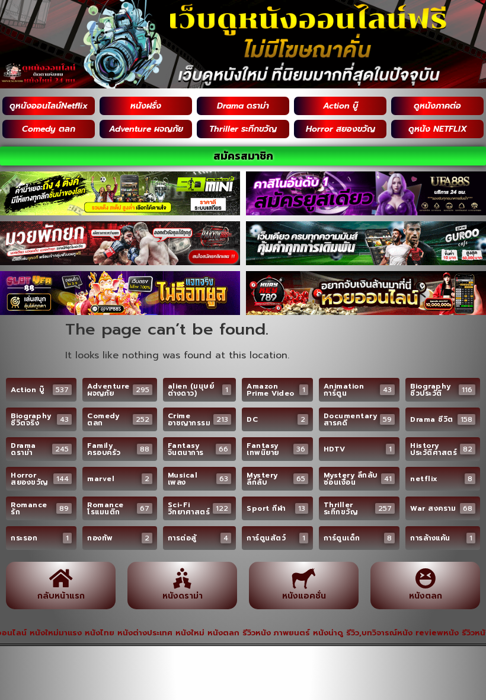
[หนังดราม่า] (182, 578)
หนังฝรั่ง (145, 106)
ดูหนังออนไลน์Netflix (48, 106)
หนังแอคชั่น (304, 596)
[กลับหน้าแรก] (60, 578)
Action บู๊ (340, 106)
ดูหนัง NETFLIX (437, 129)
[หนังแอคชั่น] (303, 578)
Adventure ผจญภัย (146, 129)
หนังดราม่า (182, 596)
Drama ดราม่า (243, 106)
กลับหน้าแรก (61, 596)
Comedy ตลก (48, 129)
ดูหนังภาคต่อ (437, 106)
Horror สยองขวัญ (340, 129)
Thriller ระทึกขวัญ (243, 129)
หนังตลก (425, 596)
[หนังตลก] (425, 578)
